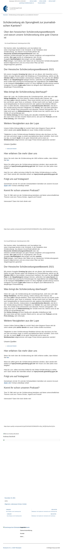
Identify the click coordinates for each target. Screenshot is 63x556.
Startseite (5, 14)
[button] (58, 10)
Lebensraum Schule (16, 504)
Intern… (22, 536)
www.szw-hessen (12, 148)
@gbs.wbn (7, 185)
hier (8, 160)
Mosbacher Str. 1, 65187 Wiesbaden (12, 547)
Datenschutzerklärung (26, 530)
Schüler (24, 504)
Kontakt (22, 533)
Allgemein (7, 504)
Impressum (23, 527)
